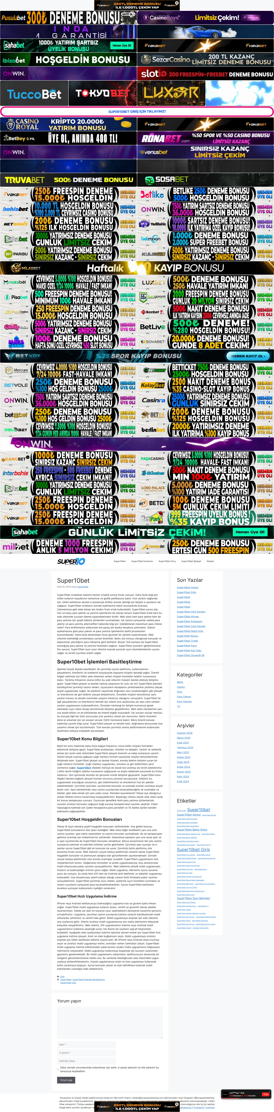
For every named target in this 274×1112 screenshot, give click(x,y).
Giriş (62, 976)
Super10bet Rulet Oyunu (186, 895)
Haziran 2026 (185, 733)
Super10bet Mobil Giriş (190, 631)
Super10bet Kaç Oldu (189, 650)
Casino (181, 687)
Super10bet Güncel (203, 855)
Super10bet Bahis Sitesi (192, 829)
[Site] (68, 194)
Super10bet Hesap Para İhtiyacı (188, 866)
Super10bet (120, 561)
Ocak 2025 (183, 762)
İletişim (210, 561)
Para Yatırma (184, 701)
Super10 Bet (181, 811)
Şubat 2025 (183, 757)
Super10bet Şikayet (191, 561)
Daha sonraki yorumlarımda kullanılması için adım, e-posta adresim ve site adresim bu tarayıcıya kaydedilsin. (109, 1069)
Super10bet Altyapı (188, 616)
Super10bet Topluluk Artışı (186, 906)
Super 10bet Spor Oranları (186, 902)
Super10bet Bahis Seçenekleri (188, 826)
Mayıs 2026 (183, 737)
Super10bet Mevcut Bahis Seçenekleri (190, 880)
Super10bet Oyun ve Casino (187, 887)
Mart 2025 (183, 752)
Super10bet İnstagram (189, 621)
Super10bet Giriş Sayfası (191, 611)
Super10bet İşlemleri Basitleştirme (88, 979)
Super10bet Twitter (184, 910)
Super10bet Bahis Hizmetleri (187, 823)
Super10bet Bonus (187, 636)
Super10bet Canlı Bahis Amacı (188, 841)
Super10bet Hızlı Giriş (185, 869)
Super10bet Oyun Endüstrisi (205, 884)
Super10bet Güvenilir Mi (190, 655)
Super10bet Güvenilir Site (186, 862)
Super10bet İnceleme (142, 561)
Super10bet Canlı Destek (191, 626)
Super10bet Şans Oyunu (185, 924)
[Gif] (137, 268)
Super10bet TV (203, 906)
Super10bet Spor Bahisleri (193, 898)
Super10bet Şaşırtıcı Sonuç (205, 924)
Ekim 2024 (183, 776)
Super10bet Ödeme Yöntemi (206, 917)
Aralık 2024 (183, 767)
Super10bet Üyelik (187, 640)
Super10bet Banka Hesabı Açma (188, 834)
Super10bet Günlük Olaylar (186, 858)
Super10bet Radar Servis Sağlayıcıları (191, 891)
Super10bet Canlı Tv (204, 845)
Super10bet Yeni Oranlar (186, 917)
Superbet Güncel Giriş (201, 928)
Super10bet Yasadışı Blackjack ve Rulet (191, 913)
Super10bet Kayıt (187, 645)
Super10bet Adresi (187, 587)
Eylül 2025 (183, 742)
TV (178, 706)
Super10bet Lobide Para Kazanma (189, 877)
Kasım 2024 (184, 771)
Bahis (180, 682)
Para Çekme (184, 696)
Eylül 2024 (183, 781)
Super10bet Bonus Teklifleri (187, 837)
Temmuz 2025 (185, 747)
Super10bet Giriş (167, 561)
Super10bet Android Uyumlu (187, 819)
